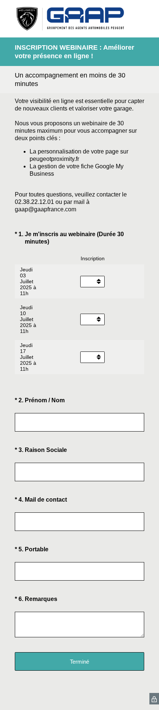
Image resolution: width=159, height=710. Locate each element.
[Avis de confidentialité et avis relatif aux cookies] (154, 699)
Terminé (79, 661)
